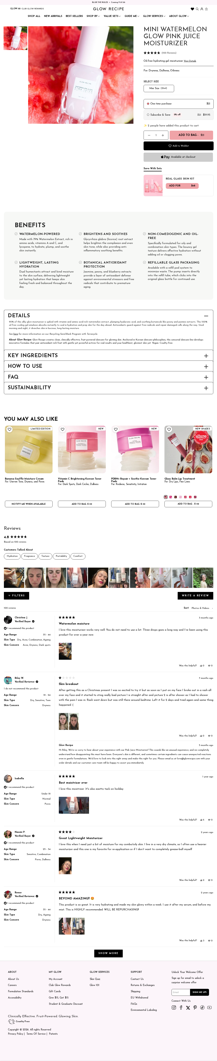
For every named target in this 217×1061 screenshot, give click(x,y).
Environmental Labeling (144, 1010)
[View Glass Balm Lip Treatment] (188, 449)
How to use (25, 366)
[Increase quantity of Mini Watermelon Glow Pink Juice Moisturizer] (163, 135)
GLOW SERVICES (153, 16)
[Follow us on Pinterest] (195, 1007)
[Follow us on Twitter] (188, 1007)
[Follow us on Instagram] (174, 1007)
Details (19, 316)
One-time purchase (161, 104)
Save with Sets (153, 168)
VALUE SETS (111, 16)
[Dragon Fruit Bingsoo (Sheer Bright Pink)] (170, 497)
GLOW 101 (15, 9)
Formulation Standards (20, 991)
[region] (108, 578)
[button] (179, 53)
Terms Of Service (36, 1034)
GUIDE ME (131, 16)
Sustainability (29, 388)
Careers (12, 985)
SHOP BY (92, 16)
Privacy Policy (15, 1034)
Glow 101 (94, 985)
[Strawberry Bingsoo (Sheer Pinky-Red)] (190, 497)
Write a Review (197, 597)
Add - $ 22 (188, 504)
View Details (190, 61)
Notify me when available (29, 504)
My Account (55, 979)
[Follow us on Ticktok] (202, 1007)
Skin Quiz (95, 979)
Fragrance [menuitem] (29, 556)
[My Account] (202, 9)
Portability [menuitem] (61, 556)
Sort (187, 608)
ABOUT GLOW (177, 16)
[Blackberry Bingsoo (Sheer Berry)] (195, 497)
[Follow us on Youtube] (209, 1007)
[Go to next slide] (130, 77)
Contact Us (137, 979)
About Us (13, 979)
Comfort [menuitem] (78, 556)
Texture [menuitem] (45, 556)
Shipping (135, 991)
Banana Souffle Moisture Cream (24, 479)
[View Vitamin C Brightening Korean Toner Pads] (82, 449)
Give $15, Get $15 (58, 998)
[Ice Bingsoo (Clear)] (180, 497)
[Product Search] (197, 9)
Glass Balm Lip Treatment (179, 479)
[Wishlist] (192, 9)
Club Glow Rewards (60, 985)
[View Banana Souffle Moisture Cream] (29, 449)
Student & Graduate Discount (66, 1004)
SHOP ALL (34, 16)
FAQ (13, 377)
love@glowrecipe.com (188, 758)
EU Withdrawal (139, 998)
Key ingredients (33, 356)
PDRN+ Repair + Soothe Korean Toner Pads (133, 480)
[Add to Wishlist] (9, 429)
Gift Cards (55, 991)
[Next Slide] (210, 578)
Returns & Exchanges (143, 985)
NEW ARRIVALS (53, 16)
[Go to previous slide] (30, 77)
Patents (53, 1034)
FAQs (134, 1004)
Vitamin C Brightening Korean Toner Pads (79, 480)
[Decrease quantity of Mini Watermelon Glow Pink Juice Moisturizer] (149, 135)
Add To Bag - (191, 135)
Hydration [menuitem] (12, 556)
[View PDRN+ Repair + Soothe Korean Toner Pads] (135, 449)
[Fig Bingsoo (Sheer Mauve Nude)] (165, 497)
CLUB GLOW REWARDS (33, 9)
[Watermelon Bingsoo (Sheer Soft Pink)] (185, 497)
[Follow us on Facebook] (181, 1007)
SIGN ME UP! (200, 992)
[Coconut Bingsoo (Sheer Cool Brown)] (175, 497)
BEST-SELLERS (74, 16)
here (15, 334)
